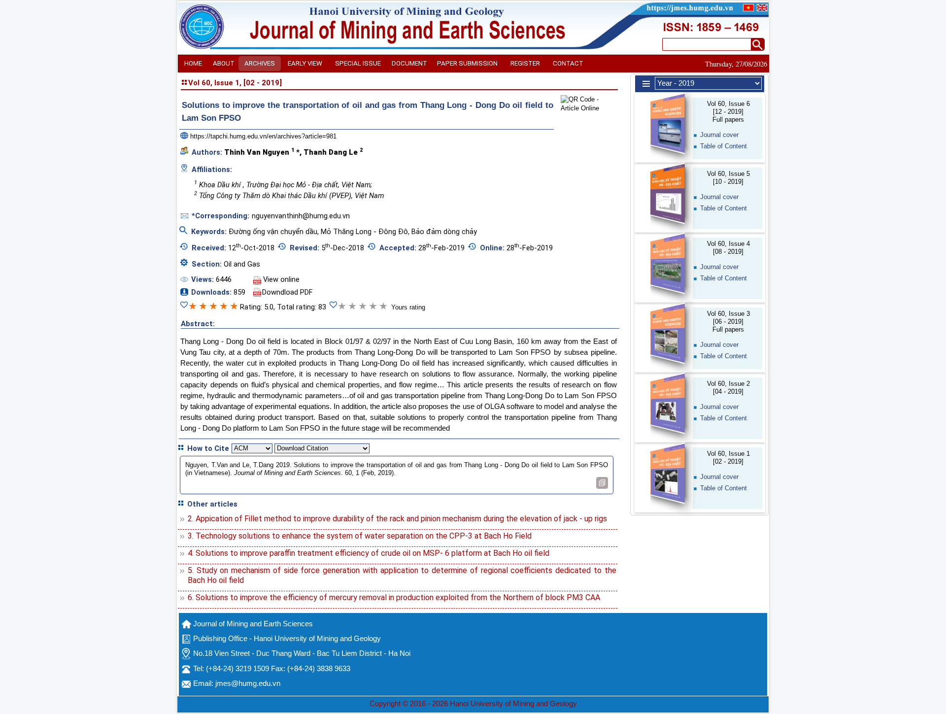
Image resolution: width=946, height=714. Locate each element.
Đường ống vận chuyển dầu (273, 231)
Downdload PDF (287, 292)
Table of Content (723, 146)
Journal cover (719, 134)
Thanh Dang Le (333, 152)
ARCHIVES (259, 63)
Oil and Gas (242, 264)
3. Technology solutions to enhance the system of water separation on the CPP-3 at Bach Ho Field (360, 536)
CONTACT (568, 63)
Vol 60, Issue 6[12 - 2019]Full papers (728, 111)
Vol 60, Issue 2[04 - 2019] (728, 387)
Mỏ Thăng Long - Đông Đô (364, 231)
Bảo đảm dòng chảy (444, 231)
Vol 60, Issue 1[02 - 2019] (728, 457)
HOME (193, 63)
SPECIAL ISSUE (358, 63)
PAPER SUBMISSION (467, 63)
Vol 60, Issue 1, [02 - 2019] (235, 82)
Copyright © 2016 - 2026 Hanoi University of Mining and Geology (473, 704)
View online (281, 279)
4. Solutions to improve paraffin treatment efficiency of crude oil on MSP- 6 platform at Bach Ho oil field (368, 553)
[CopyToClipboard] (602, 483)
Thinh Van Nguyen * (262, 152)
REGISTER (525, 63)
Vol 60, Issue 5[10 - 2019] (728, 177)
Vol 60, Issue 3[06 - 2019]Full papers (728, 321)
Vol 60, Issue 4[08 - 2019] (728, 247)
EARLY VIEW (305, 63)
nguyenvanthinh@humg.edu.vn (301, 215)
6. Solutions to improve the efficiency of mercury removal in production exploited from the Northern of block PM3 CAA (394, 597)
